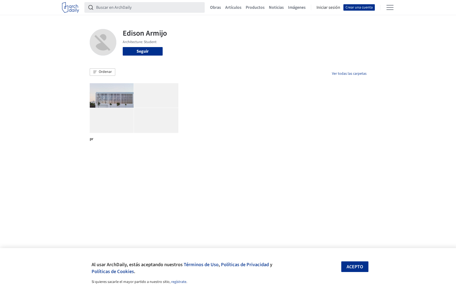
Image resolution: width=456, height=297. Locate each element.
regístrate (178, 282)
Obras (215, 7)
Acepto (355, 266)
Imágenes (297, 7)
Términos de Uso (201, 264)
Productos (255, 7)
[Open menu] (390, 7)
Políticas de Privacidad (245, 264)
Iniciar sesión (328, 7)
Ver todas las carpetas (349, 74)
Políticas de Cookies (113, 271)
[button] (102, 72)
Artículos (233, 7)
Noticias (276, 7)
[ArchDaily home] (70, 7)
